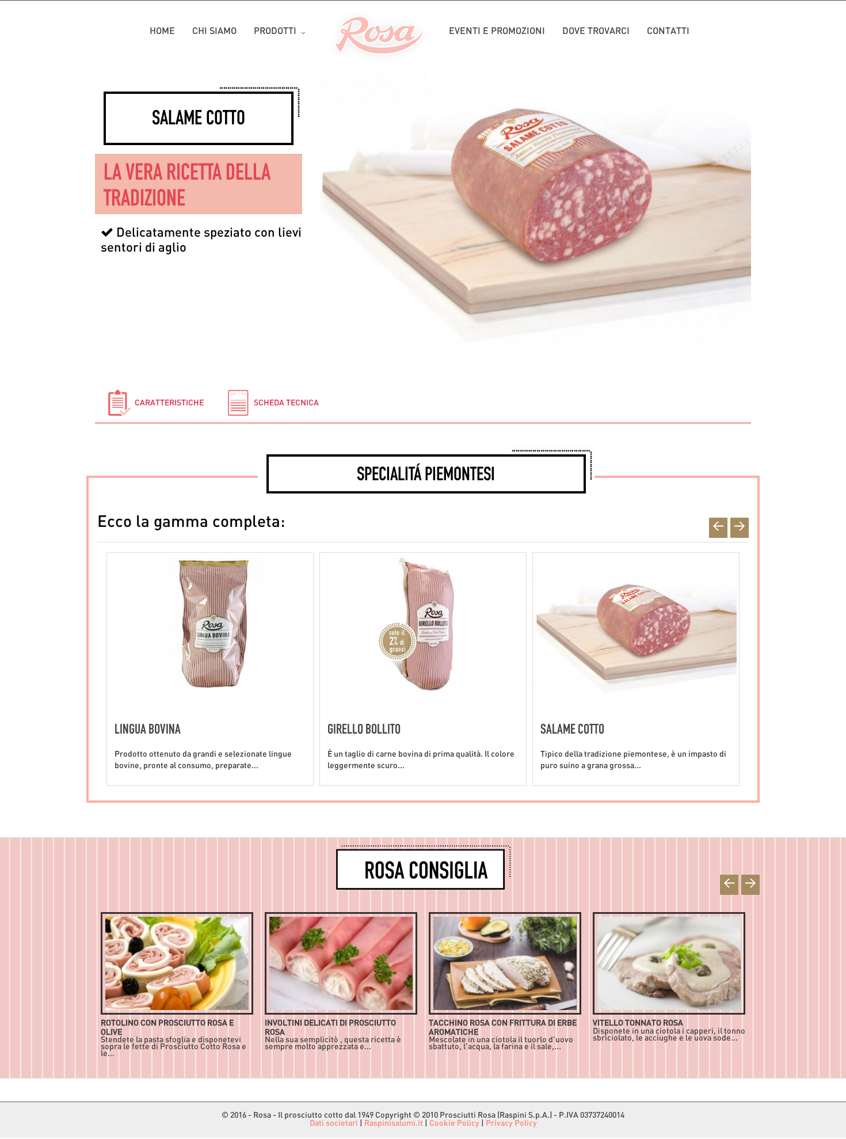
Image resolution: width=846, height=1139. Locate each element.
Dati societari (334, 1123)
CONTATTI (668, 32)
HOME (162, 32)
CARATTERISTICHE (168, 403)
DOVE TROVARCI (596, 32)
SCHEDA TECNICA (285, 403)
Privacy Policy (511, 1123)
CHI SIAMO (214, 32)
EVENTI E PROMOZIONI (497, 32)
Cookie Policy (454, 1123)
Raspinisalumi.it (393, 1123)
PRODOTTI (275, 32)
